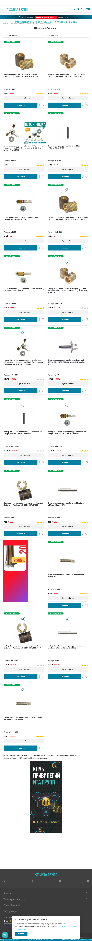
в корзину (21, 105)
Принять (21, 934)
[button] (32, 797)
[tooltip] (4, 881)
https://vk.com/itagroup (71, 940)
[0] (87, 9)
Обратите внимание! (45, 17)
